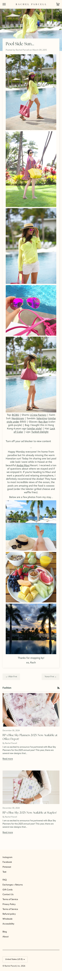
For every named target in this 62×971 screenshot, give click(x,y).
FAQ (5, 880)
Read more (8, 759)
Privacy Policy (9, 904)
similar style (34, 428)
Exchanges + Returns (13, 885)
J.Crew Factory (38, 415)
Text (4, 872)
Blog (5, 932)
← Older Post (11, 677)
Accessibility (8, 924)
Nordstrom (18, 418)
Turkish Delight (39, 432)
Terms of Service (10, 899)
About (6, 937)
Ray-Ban (43, 422)
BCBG (15, 415)
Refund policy (9, 914)
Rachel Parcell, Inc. (13, 966)
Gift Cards (8, 890)
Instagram (7, 857)
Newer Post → (50, 677)
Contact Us (8, 895)
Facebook (7, 862)
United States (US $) (14, 959)
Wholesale (7, 919)
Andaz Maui (23, 465)
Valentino (41, 418)
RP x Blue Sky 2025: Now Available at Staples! (30, 812)
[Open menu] (7, 4)
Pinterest (7, 867)
